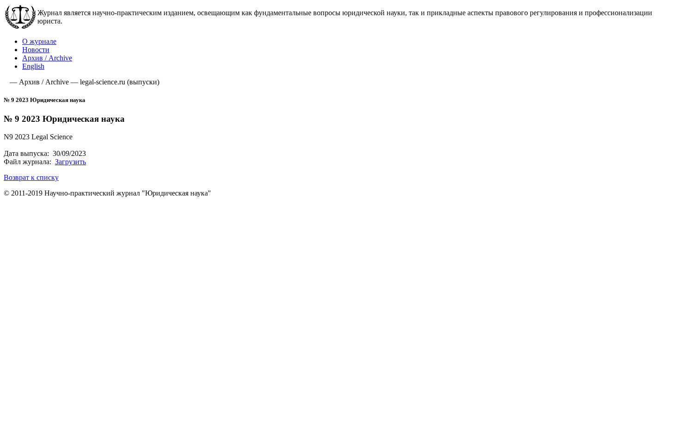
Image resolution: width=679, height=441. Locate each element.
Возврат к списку (31, 177)
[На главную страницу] (20, 26)
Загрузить (70, 162)
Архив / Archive (47, 58)
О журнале (39, 41)
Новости (35, 50)
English (33, 66)
